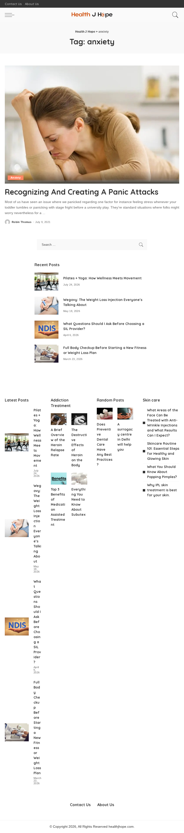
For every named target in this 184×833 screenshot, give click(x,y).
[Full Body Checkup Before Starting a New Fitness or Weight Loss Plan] (46, 354)
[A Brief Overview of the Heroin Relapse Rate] (59, 419)
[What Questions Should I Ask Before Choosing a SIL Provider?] (46, 330)
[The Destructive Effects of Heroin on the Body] (79, 419)
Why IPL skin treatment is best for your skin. (162, 490)
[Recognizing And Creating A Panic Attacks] (92, 125)
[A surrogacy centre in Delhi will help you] (125, 414)
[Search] (174, 15)
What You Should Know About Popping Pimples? (162, 472)
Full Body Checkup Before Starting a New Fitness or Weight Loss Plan (37, 727)
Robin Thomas (21, 222)
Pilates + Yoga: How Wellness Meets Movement (102, 278)
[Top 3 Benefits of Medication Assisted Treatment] (59, 479)
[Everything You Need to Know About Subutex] (79, 479)
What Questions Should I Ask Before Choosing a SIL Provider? (37, 621)
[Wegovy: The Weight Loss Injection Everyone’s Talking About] (46, 306)
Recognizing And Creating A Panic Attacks (81, 192)
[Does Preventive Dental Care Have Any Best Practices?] (105, 414)
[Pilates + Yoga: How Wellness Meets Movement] (46, 282)
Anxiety (16, 177)
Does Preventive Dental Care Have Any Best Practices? (104, 444)
